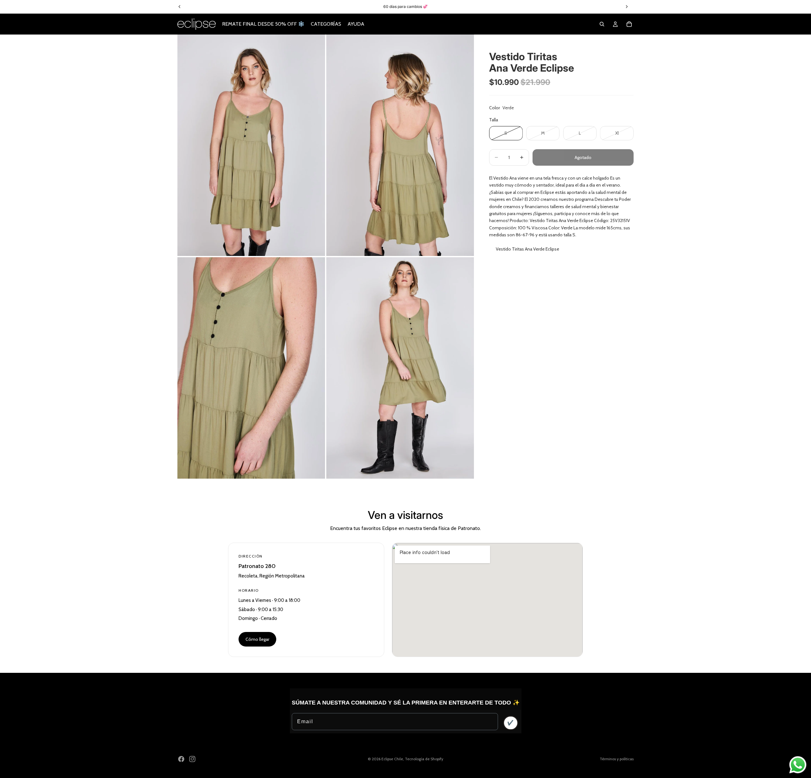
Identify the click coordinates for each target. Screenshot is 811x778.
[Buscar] (602, 24)
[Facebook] (181, 759)
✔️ (510, 722)
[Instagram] (192, 759)
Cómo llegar (257, 639)
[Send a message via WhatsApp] (798, 765)
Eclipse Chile (392, 758)
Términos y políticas (617, 758)
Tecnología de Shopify (424, 758)
